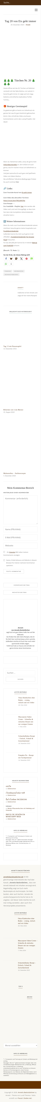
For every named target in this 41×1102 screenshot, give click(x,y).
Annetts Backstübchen (26, 1092)
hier (22, 206)
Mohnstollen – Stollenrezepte (14, 473)
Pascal (20, 1098)
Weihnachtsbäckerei (11, 274)
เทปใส (8, 786)
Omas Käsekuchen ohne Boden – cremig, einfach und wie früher (26, 700)
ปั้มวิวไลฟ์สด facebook (16, 799)
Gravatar (12, 552)
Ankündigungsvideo (10, 165)
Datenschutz (12, 788)
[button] (6, 259)
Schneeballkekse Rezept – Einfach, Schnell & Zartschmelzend (26, 738)
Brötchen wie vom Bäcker (13, 410)
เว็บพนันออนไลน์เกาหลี (15, 793)
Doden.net (27, 1098)
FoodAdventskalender (10, 231)
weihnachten (18, 271)
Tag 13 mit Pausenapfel (12, 346)
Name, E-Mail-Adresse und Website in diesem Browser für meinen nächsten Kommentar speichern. (21, 562)
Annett (28, 25)
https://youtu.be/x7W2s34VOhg (14, 201)
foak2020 (8, 271)
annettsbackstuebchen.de (13, 877)
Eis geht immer (27, 192)
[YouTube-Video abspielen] (20, 61)
